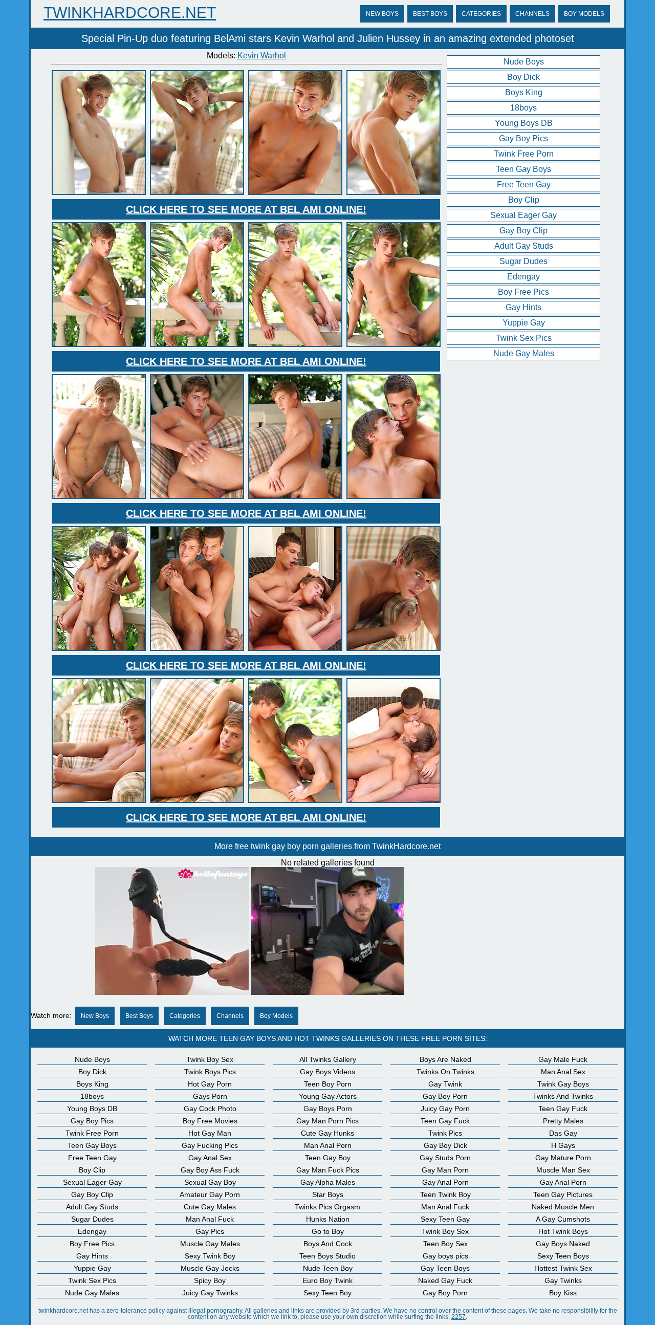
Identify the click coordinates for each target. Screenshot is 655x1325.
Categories (481, 13)
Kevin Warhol (261, 55)
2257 (458, 1316)
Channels (532, 13)
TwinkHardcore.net (129, 12)
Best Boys (430, 13)
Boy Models (584, 13)
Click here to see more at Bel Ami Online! (246, 209)
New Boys (382, 13)
